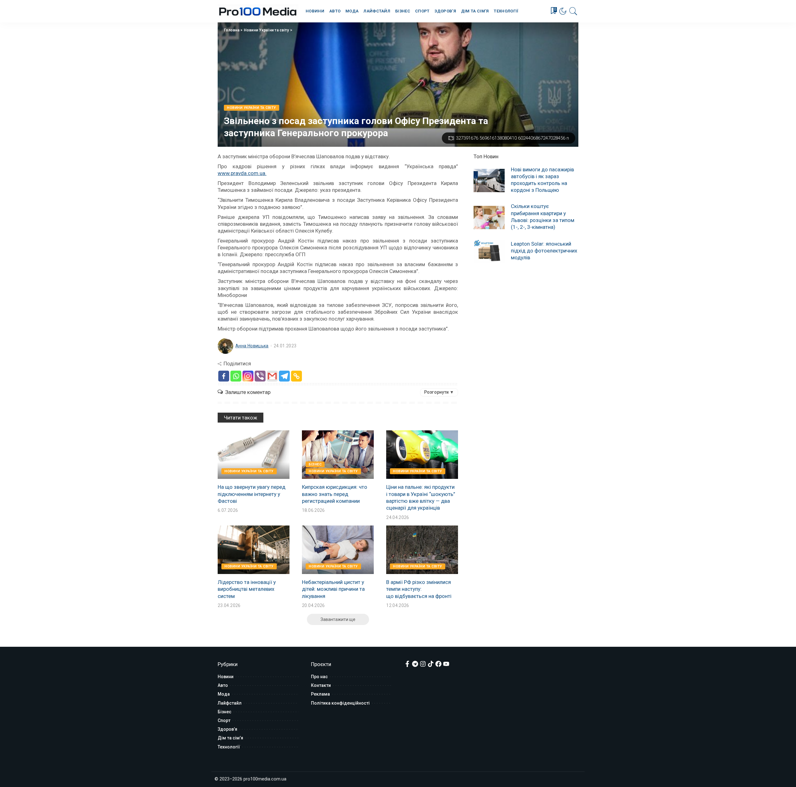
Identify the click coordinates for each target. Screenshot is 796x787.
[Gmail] (272, 376)
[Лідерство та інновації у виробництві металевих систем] (253, 549)
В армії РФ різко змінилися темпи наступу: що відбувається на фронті (418, 589)
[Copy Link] (296, 376)
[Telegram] (284, 376)
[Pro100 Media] (258, 11)
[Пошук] (573, 11)
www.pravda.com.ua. (242, 173)
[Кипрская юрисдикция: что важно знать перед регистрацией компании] (338, 454)
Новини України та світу (266, 30)
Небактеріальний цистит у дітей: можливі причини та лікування (333, 589)
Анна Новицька (252, 346)
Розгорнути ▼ (439, 392)
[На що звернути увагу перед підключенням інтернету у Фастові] (253, 454)
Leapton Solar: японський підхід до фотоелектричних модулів (544, 251)
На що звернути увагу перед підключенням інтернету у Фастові (251, 494)
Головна (231, 30)
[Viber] (260, 376)
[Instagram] (248, 376)
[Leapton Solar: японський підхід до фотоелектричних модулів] (489, 251)
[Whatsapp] (235, 376)
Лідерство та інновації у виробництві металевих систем (247, 589)
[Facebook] (223, 376)
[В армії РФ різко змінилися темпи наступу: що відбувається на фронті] (422, 549)
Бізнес (315, 464)
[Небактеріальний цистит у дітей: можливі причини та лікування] (338, 549)
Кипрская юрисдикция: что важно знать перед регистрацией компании (334, 494)
